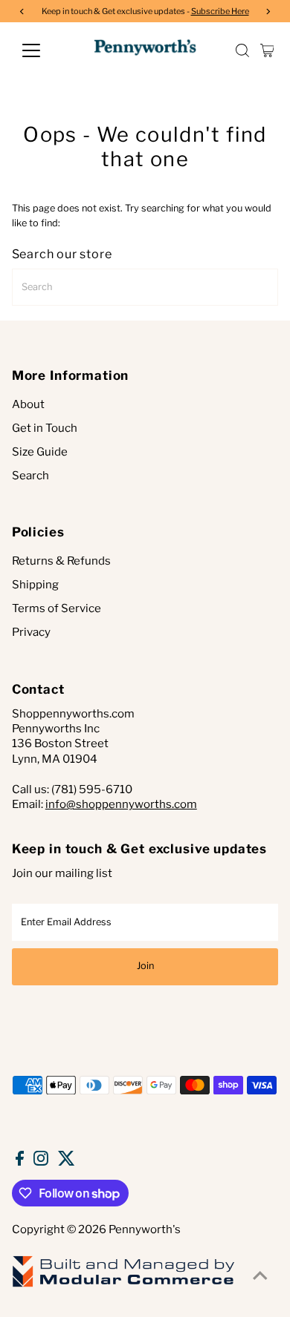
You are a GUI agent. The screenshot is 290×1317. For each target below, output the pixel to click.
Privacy (31, 632)
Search (30, 475)
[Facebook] (20, 1162)
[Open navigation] (43, 50)
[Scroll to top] (260, 1276)
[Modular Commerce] (123, 1286)
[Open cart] (267, 50)
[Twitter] (66, 1162)
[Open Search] (242, 50)
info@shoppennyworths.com (121, 804)
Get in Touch (44, 428)
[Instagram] (41, 1162)
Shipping (35, 584)
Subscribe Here (220, 11)
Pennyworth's (145, 1229)
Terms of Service (56, 608)
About (28, 404)
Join (145, 965)
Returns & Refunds (61, 561)
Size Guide (40, 452)
